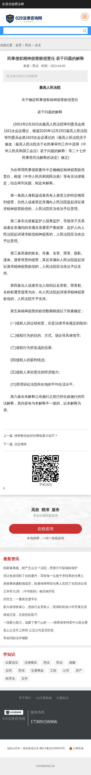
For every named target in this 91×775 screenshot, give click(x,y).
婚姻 (72, 662)
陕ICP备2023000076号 (52, 748)
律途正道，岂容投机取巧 (20, 614)
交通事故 (37, 670)
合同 (9, 670)
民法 (59, 662)
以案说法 (12, 662)
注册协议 (62, 698)
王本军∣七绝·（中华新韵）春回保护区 (29, 591)
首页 (18, 45)
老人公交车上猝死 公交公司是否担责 (28, 630)
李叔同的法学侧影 (15, 638)
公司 (66, 670)
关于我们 (25, 698)
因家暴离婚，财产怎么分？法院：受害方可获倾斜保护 (40, 568)
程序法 (10, 678)
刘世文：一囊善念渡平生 (20, 599)
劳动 (21, 670)
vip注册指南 (44, 698)
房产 (79, 670)
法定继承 (20, 444)
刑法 (47, 662)
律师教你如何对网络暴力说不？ (36, 435)
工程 (53, 670)
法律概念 (31, 662)
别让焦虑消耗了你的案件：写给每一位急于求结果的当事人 (43, 576)
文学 (24, 678)
